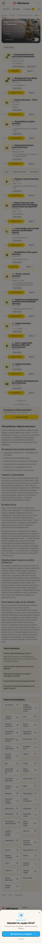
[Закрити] (39, 912)
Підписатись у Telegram (22, 934)
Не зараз (21, 939)
